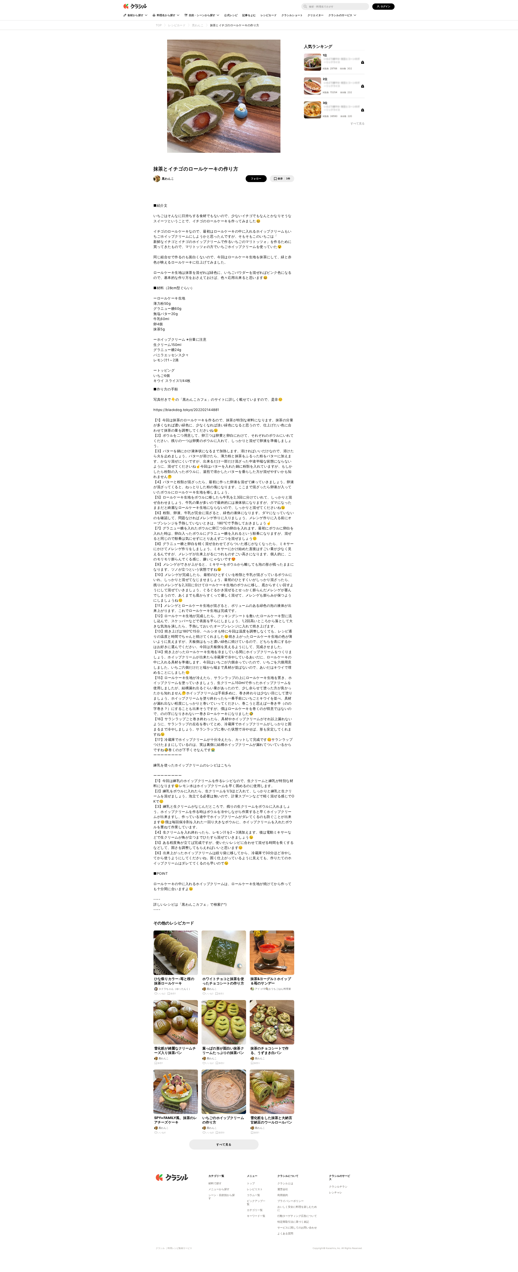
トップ (251, 1183)
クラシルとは (285, 1183)
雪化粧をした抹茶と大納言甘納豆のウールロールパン (271, 1120)
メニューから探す (218, 1189)
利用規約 (282, 1195)
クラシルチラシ (338, 1186)
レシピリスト (255, 1189)
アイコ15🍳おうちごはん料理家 (273, 988)
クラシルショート (292, 15)
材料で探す (215, 1183)
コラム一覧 (253, 1195)
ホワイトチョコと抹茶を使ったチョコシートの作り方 (223, 981)
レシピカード (269, 15)
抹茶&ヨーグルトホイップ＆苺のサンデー (271, 981)
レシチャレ (335, 1192)
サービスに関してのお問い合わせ (297, 1227)
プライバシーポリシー (290, 1200)
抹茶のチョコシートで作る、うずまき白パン (270, 1050)
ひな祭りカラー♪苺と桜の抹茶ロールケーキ (174, 981)
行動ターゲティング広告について (297, 1215)
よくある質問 (285, 1233)
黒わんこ (168, 178)
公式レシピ (231, 15)
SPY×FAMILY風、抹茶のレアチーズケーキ (175, 1120)
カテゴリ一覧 (255, 1210)
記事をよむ (249, 15)
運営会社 (282, 1189)
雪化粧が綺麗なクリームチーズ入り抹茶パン (175, 1050)
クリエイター (316, 15)
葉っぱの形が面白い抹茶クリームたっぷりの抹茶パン (223, 1050)
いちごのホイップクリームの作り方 (223, 1120)
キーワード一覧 (256, 1215)
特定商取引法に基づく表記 (293, 1221)
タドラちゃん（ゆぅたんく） (175, 988)
